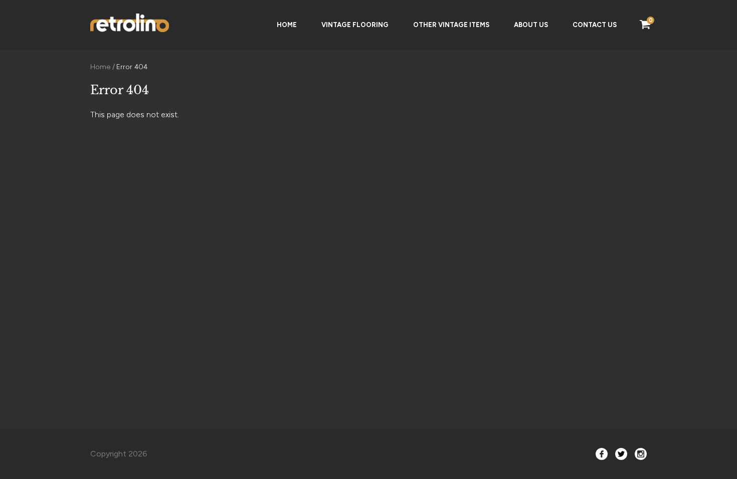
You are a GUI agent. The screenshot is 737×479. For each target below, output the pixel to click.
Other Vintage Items (451, 25)
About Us (531, 25)
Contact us (595, 25)
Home (287, 25)
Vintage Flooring (355, 25)
